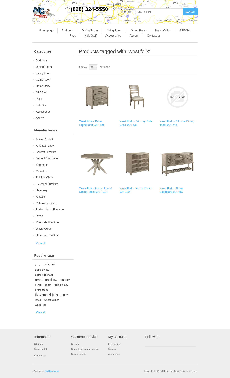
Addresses (114, 354)
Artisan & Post (44, 139)
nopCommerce (52, 371)
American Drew (45, 145)
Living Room (114, 30)
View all (40, 243)
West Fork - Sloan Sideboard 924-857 (171, 190)
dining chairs (61, 284)
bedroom (65, 279)
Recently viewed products (84, 349)
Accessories (113, 35)
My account (114, 344)
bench (38, 284)
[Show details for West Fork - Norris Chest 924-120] (137, 164)
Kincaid (40, 196)
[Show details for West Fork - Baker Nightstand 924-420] (97, 97)
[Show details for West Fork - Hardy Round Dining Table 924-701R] (97, 164)
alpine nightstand (44, 274)
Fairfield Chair (44, 177)
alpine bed (49, 264)
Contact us (154, 35)
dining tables (42, 289)
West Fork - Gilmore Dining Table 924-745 (177, 123)
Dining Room (90, 30)
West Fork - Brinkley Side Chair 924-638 (136, 123)
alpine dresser (42, 269)
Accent (134, 35)
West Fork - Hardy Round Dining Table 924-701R (95, 190)
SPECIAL (185, 30)
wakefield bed (51, 299)
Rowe (39, 215)
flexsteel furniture (51, 295)
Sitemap (38, 344)
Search (75, 344)
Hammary (41, 190)
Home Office (163, 30)
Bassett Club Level (47, 158)
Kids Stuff (91, 35)
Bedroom (67, 30)
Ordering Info (41, 349)
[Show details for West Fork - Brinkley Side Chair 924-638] (137, 97)
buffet (48, 284)
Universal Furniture (47, 235)
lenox (38, 299)
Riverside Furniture (47, 222)
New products (78, 354)
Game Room (138, 30)
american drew (46, 280)
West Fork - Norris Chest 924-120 (135, 190)
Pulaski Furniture (46, 203)
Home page (46, 30)
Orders (112, 349)
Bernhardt (42, 164)
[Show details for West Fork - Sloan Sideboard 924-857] (177, 164)
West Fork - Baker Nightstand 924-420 (91, 123)
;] (39, 264)
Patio (73, 35)
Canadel (41, 171)
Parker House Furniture (50, 209)
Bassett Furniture (46, 152)
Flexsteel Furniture (47, 184)
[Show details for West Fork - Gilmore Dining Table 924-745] (177, 97)
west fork (41, 305)
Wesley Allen (44, 228)
